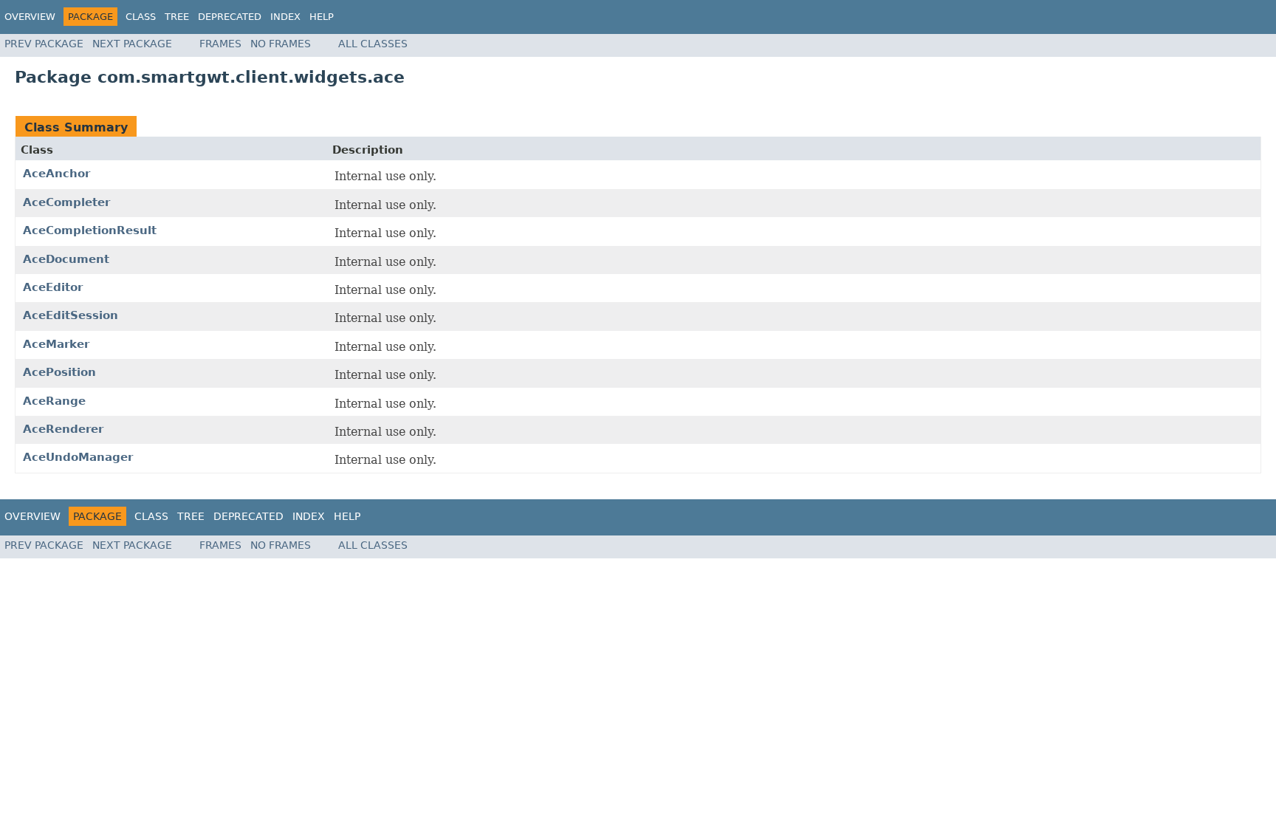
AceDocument (66, 259)
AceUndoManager (78, 457)
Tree (177, 16)
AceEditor (53, 287)
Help (321, 16)
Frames (220, 43)
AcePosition (59, 372)
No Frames (280, 43)
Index (285, 16)
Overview (29, 16)
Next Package (132, 43)
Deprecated (229, 16)
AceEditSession (70, 315)
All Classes (373, 43)
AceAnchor (56, 173)
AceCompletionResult (90, 230)
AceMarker (56, 344)
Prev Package (43, 43)
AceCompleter (66, 202)
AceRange (54, 401)
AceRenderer (63, 429)
